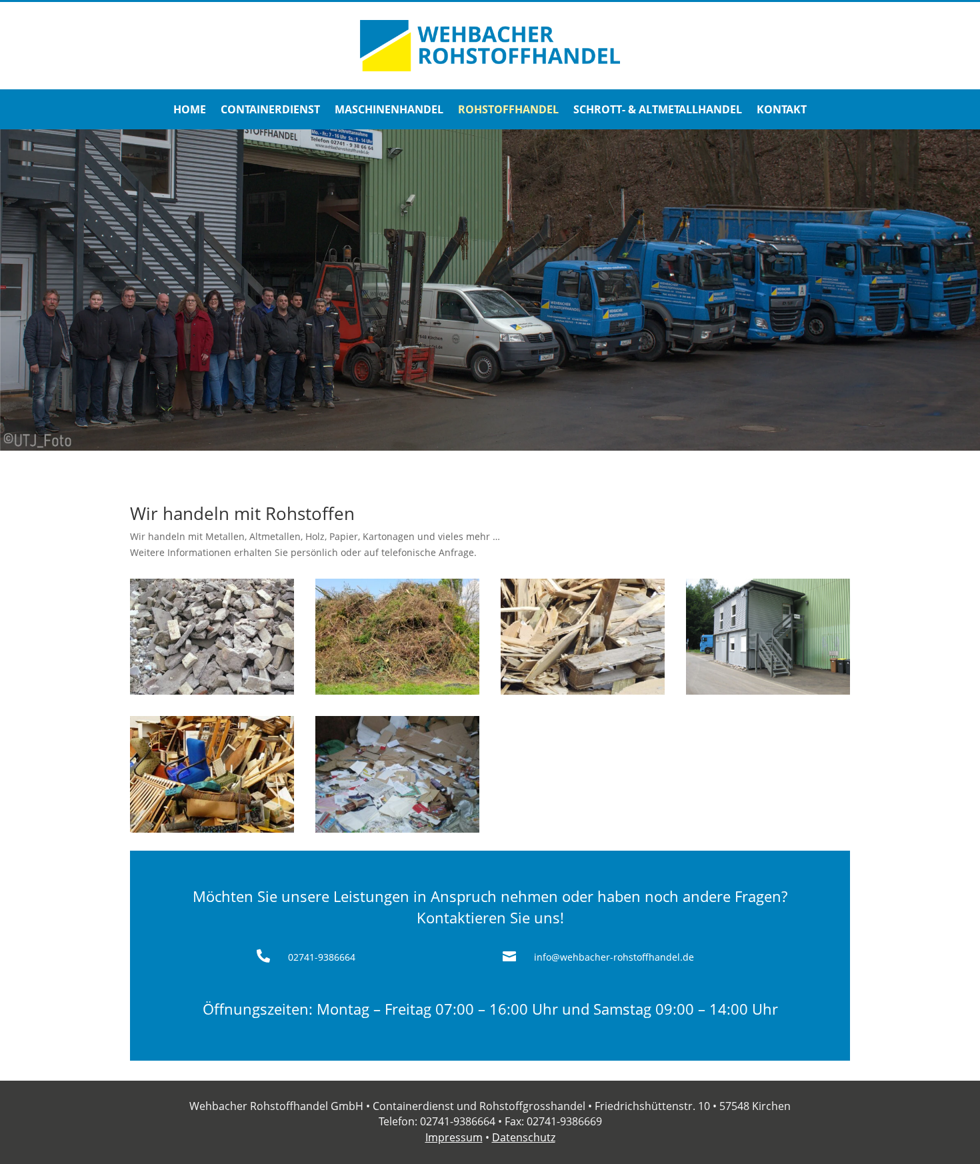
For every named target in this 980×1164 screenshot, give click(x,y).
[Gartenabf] (397, 691)
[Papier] (397, 829)
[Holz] (583, 691)
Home (189, 111)
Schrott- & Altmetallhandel (657, 111)
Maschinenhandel (389, 111)
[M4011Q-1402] (212, 691)
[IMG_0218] (768, 691)
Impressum (454, 1137)
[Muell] (212, 829)
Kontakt (782, 111)
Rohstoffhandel (508, 111)
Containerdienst (270, 111)
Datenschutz (523, 1137)
